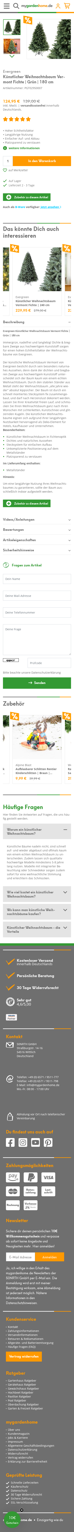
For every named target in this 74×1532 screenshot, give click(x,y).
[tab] (37, 831)
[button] (12, 1519)
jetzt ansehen (50, 207)
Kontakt (13, 1327)
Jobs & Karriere (18, 1438)
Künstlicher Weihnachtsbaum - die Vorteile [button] (33, 929)
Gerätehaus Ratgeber (22, 1384)
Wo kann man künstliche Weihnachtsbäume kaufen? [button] (31, 911)
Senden (40, 682)
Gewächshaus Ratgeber (23, 1388)
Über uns (14, 1430)
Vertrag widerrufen (24, 1356)
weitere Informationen (24, 148)
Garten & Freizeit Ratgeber (25, 1408)
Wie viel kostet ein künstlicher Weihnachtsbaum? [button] (30, 894)
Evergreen (12, 71)
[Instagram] (25, 1143)
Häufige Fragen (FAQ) (22, 1347)
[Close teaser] (22, 1510)
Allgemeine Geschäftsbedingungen (31, 1445)
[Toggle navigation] (7, 6)
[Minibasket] (67, 6)
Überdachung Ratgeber (23, 1404)
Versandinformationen (23, 1335)
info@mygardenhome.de (43, 1085)
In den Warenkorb (42, 160)
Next (12, 55)
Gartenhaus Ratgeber (22, 1380)
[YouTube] (37, 1143)
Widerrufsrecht (18, 1453)
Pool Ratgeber (17, 1400)
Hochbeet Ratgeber (20, 1392)
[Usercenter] (58, 6)
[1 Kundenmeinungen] (17, 120)
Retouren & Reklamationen (25, 1339)
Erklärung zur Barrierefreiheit (27, 1461)
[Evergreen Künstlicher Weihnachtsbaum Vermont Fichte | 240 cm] (37, 269)
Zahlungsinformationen (23, 1331)
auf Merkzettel (18, 170)
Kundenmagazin (19, 1434)
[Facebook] (12, 1143)
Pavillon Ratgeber (19, 1396)
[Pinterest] (50, 1143)
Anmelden (49, 1256)
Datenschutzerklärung (46, 672)
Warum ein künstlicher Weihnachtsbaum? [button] (24, 831)
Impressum (15, 1441)
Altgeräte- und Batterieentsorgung (30, 1343)
